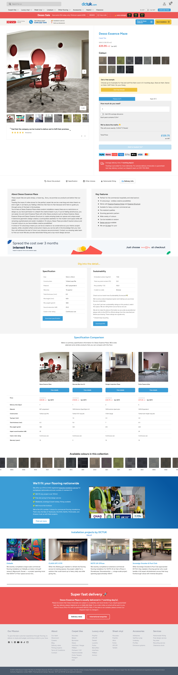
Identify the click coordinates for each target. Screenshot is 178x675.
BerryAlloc (95, 648)
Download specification (52, 318)
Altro (114, 640)
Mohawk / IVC (77, 650)
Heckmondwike (77, 653)
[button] (170, 4)
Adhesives (136, 636)
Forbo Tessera (76, 655)
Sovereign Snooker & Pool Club (145, 563)
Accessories (77, 10)
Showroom (55, 638)
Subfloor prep (137, 638)
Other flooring (63, 10)
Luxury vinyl (25, 10)
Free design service (159, 638)
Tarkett (94, 640)
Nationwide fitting (159, 636)
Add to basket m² (135, 147)
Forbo (94, 645)
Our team (54, 636)
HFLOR (94, 638)
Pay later (156, 640)
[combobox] (34, 4)
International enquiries (98, 617)
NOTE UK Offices (97, 563)
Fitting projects (56, 648)
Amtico (94, 655)
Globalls (10, 563)
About (54, 631)
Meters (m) (117, 99)
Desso (74, 643)
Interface (95, 650)
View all (89, 535)
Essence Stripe (119, 204)
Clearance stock (158, 645)
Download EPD (100, 324)
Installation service (57, 21)
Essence (111, 204)
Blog (52, 643)
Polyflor (94, 636)
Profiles (135, 643)
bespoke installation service (68, 488)
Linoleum (50, 10)
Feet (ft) (153, 99)
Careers (54, 640)
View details (54, 390)
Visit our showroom (58, 23)
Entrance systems (139, 645)
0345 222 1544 (164, 10)
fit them (108, 226)
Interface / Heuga (78, 645)
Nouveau (75, 636)
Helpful (88, 10)
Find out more (41, 521)
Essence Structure (134, 204)
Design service (105, 222)
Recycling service (159, 643)
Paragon (75, 657)
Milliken (74, 648)
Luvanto (95, 643)
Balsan (74, 638)
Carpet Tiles (102, 38)
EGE (73, 660)
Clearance (99, 10)
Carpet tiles (12, 10)
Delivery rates (76, 617)
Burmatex (75, 640)
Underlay (136, 640)
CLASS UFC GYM (55, 563)
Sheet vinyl (38, 10)
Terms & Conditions (58, 650)
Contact (54, 653)
